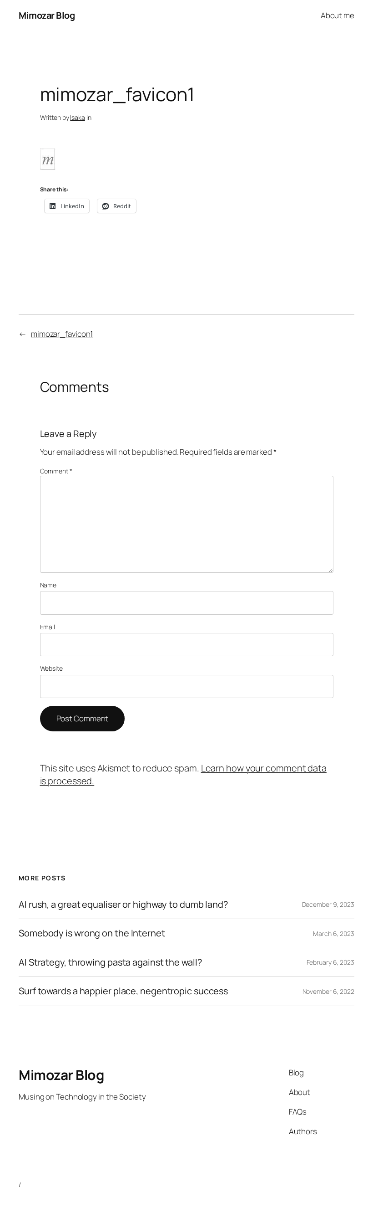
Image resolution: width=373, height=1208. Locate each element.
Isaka (77, 117)
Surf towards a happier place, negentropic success (123, 991)
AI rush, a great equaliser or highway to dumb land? (123, 905)
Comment (56, 471)
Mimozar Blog (47, 15)
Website (51, 668)
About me (337, 15)
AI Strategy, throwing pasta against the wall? (110, 962)
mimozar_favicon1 (62, 334)
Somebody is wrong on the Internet (92, 933)
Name (48, 585)
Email (47, 626)
